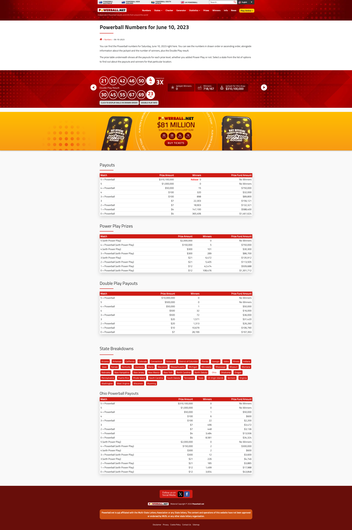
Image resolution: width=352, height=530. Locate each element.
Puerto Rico (123, 378)
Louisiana (139, 367)
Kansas (114, 367)
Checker (169, 10)
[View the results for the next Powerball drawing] (264, 87)
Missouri (234, 367)
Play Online (246, 10)
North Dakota (201, 372)
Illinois (236, 361)
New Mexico (154, 372)
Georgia (215, 361)
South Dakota (173, 378)
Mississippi (220, 367)
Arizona (105, 361)
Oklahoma (225, 372)
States (157, 10)
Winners (216, 10)
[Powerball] (101, 39)
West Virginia (123, 383)
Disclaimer (157, 524)
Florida (205, 361)
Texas (200, 378)
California (130, 361)
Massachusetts (178, 367)
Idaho (226, 361)
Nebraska (105, 372)
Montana (246, 367)
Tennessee (189, 378)
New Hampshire (121, 372)
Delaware (170, 361)
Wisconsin (138, 383)
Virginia (243, 378)
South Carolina (156, 378)
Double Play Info (149, 102)
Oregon (238, 372)
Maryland (162, 367)
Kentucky (126, 367)
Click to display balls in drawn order (119, 102)
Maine (151, 367)
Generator (181, 10)
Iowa (104, 367)
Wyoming (151, 383)
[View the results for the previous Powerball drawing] (93, 87)
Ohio (214, 372)
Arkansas (117, 361)
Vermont (231, 378)
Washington (107, 383)
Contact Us (186, 524)
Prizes (206, 10)
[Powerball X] (180, 494)
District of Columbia (188, 361)
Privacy (166, 524)
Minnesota (206, 367)
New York (168, 372)
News (233, 10)
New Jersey (139, 372)
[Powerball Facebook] (187, 494)
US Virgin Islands (215, 378)
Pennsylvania (107, 378)
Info (226, 10)
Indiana (246, 361)
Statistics (193, 10)
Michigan (193, 367)
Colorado (143, 361)
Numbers (146, 10)
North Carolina (183, 372)
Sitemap (196, 524)
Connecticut (156, 361)
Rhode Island (139, 378)
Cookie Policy (175, 524)
